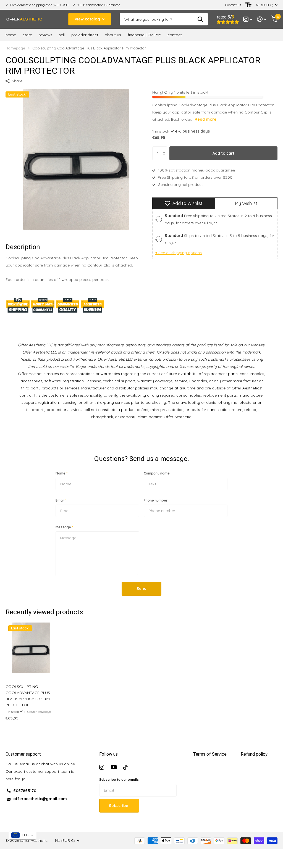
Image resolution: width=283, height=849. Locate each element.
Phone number (155, 500)
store (27, 34)
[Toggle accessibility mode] (248, 5)
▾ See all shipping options (178, 252)
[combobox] (22, 835)
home (11, 34)
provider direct (84, 34)
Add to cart (223, 153)
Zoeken (200, 19)
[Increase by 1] (165, 148)
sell (62, 34)
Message (64, 527)
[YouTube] (114, 767)
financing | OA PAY (144, 34)
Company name (157, 473)
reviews (45, 34)
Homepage (15, 48)
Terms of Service (210, 754)
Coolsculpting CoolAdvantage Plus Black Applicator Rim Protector (28, 695)
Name (61, 473)
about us (113, 34)
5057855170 (24, 790)
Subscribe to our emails (119, 779)
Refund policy (254, 754)
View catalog (88, 19)
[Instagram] (101, 767)
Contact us (233, 5)
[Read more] (248, 19)
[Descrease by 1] (165, 158)
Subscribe (119, 805)
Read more (205, 119)
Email (61, 500)
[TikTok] (125, 767)
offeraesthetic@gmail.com (40, 798)
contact (174, 34)
